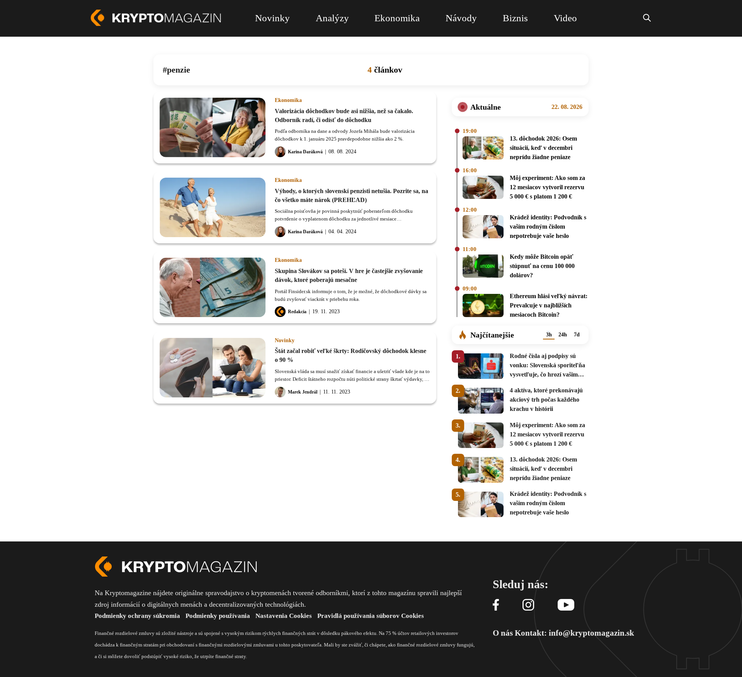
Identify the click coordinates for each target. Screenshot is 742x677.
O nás (503, 633)
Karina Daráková (305, 151)
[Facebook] (496, 605)
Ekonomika (288, 100)
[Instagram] (528, 605)
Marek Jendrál (302, 392)
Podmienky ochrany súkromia (137, 615)
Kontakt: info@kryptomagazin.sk (574, 633)
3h (549, 335)
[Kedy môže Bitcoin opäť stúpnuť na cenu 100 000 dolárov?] (483, 267)
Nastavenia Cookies (283, 615)
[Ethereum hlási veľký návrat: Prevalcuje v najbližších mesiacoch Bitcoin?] (483, 306)
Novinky (284, 340)
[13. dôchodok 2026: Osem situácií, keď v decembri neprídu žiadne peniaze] (483, 149)
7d (577, 335)
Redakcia (297, 311)
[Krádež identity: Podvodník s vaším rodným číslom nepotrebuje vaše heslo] (483, 228)
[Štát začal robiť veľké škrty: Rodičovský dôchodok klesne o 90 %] (212, 367)
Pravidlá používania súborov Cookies (370, 615)
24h (562, 335)
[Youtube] (566, 605)
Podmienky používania (218, 615)
